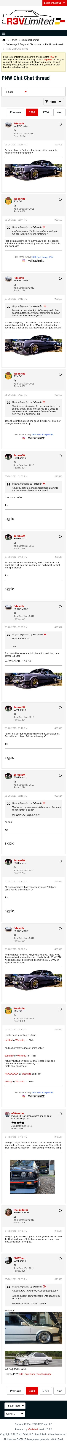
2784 (46, 112)
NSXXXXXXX (11, 1074)
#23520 (58, 1279)
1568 (32, 112)
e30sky (8, 1081)
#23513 (58, 728)
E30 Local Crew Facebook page (35, 1374)
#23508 (58, 299)
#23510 (58, 476)
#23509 (58, 395)
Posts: (17, 136)
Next (59, 112)
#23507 (58, 220)
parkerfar (9, 1055)
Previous (15, 112)
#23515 (58, 881)
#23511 (58, 557)
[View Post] (43, 227)
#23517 (58, 1029)
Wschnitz (20, 1040)
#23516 (58, 949)
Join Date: (19, 133)
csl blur (8, 1040)
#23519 (58, 1231)
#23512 (58, 627)
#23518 (58, 1137)
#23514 (58, 796)
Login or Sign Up (52, 3)
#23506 (58, 144)
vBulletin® (33, 1429)
